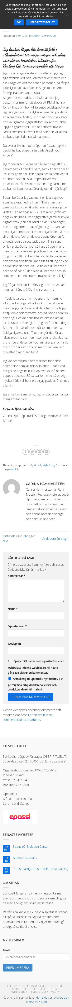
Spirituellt (36, 465)
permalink (12, 469)
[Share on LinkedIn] (46, 452)
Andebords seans (25, 858)
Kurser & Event (37, 986)
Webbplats (15, 643)
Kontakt (56, 991)
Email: (6, 950)
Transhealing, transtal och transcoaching (40, 869)
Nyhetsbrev (19, 991)
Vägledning (49, 465)
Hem (8, 986)
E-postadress (17, 626)
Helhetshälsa (39, 991)
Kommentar (16, 576)
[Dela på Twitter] (32, 452)
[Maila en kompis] (39, 452)
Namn (13, 609)
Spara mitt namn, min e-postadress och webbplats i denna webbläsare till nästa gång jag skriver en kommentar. (36, 666)
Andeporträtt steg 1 (55, 538)
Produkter (58, 986)
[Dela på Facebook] (25, 452)
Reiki (43, 989)
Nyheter (19, 986)
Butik (15, 989)
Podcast (54, 989)
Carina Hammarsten (44, 35)
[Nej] (67, 16)
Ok (19, 22)
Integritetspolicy (42, 22)
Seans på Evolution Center (31, 846)
